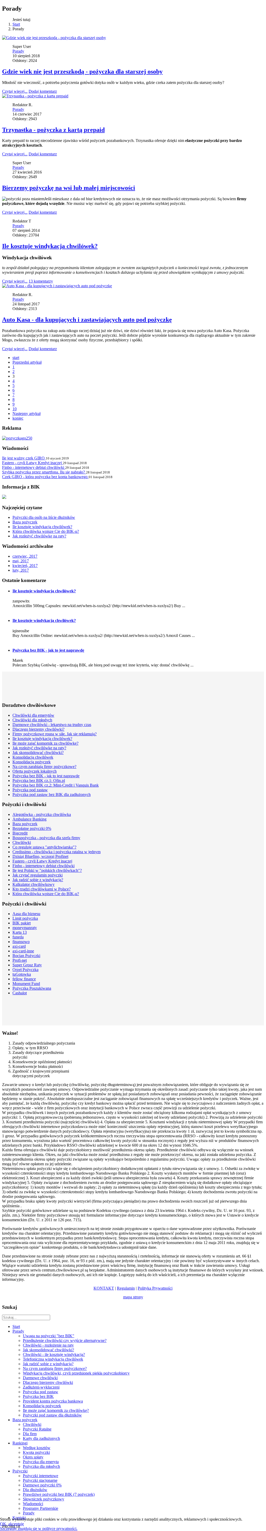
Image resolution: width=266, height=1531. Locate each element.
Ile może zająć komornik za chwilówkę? (45, 743)
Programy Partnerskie (40, 1508)
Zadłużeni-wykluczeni (41, 1387)
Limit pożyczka (25, 918)
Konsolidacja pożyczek (31, 762)
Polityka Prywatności (155, 1288)
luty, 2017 (20, 570)
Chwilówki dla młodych (32, 720)
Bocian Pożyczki (26, 955)
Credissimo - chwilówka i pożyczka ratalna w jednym (56, 852)
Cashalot (19, 993)
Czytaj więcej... (15, 91)
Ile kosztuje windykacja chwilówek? (50, 246)
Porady (18, 51)
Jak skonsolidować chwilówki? (38, 752)
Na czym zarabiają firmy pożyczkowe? (44, 766)
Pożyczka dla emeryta (41, 1462)
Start (16, 24)
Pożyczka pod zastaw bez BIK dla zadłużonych (51, 794)
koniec (17, 418)
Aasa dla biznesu (26, 913)
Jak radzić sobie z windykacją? (37, 880)
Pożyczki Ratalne (37, 1429)
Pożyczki (20, 1471)
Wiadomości (33, 1503)
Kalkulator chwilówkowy (33, 884)
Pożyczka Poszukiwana (31, 988)
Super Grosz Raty (27, 965)
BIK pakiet (21, 923)
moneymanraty (24, 927)
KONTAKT (104, 1288)
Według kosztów (36, 1448)
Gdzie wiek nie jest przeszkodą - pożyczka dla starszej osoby (82, 71)
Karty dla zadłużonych (41, 1438)
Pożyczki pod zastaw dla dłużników (52, 1415)
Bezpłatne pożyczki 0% (31, 828)
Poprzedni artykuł (27, 362)
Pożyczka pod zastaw (30, 790)
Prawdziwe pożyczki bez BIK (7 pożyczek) (59, 1494)
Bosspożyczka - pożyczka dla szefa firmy (46, 838)
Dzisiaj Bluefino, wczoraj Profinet (40, 856)
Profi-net (19, 960)
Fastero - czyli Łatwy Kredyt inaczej (42, 861)
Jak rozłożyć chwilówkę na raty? (39, 748)
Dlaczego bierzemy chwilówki (48, 1382)
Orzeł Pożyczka (25, 969)
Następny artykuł (26, 413)
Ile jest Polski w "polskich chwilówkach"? (47, 870)
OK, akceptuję (12, 1524)
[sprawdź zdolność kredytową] (4, 497)
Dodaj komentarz (43, 91)
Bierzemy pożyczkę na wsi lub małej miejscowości (68, 187)
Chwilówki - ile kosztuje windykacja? (54, 1354)
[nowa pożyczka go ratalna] (17, 438)
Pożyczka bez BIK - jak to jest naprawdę (48, 650)
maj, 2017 (20, 561)
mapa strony (133, 1297)
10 (14, 409)
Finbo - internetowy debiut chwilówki (43, 866)
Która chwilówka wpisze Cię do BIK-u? (45, 894)
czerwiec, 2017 (24, 556)
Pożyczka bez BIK (38, 1396)
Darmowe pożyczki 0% (42, 1485)
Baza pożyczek (24, 824)
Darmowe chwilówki (40, 1378)
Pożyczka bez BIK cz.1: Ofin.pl (38, 780)
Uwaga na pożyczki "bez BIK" (48, 1336)
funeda (18, 937)
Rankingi (20, 1443)
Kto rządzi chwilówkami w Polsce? (41, 889)
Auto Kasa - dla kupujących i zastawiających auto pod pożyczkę (87, 319)
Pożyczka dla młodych (41, 1466)
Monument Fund (26, 983)
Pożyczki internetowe (40, 1476)
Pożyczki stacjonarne (40, 1480)
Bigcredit (20, 833)
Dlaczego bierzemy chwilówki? (38, 729)
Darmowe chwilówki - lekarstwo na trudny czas (51, 724)
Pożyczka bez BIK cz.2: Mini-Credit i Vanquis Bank (55, 785)
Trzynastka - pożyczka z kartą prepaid (53, 129)
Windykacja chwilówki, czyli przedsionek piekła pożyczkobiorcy (76, 1373)
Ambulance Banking (29, 819)
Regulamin (126, 1288)
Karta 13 (19, 932)
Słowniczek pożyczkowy (43, 1499)
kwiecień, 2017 (25, 565)
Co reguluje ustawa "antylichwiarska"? (44, 847)
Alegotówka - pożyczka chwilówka (41, 814)
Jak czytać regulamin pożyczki (37, 875)
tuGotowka (21, 974)
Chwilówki (21, 842)
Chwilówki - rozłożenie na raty (48, 1345)
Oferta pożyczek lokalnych (34, 771)
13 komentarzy (41, 281)
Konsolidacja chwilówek (32, 757)
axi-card (19, 946)
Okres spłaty (33, 1457)
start (15, 357)
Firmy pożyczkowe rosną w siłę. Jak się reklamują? (54, 734)
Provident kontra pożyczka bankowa (53, 1401)
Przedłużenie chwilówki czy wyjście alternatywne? (65, 1340)
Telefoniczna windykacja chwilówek (53, 1359)
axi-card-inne (23, 951)
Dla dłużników (35, 1489)
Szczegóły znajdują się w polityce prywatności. (38, 1528)
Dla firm (30, 1434)
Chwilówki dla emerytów (33, 715)
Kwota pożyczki (36, 1452)
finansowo (21, 941)
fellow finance (24, 979)
